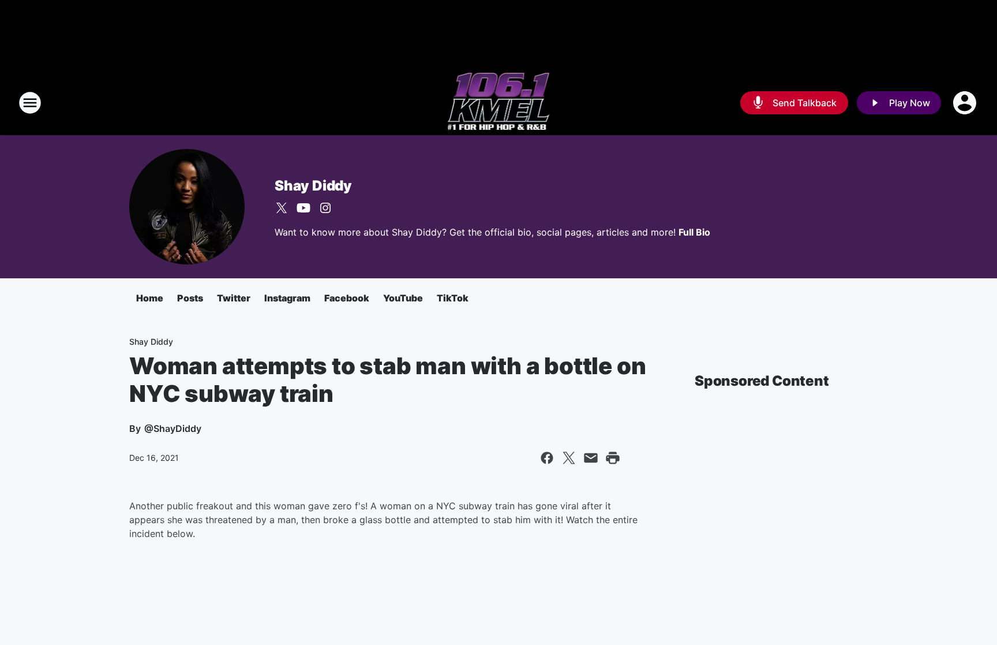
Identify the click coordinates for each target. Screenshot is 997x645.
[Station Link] (498, 103)
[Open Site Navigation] (30, 102)
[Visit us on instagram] (325, 208)
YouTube (403, 298)
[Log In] (966, 102)
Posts (190, 298)
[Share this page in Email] (591, 458)
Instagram (287, 298)
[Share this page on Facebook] (547, 458)
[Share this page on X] (569, 458)
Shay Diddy (313, 185)
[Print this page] (613, 458)
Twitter (233, 298)
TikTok (452, 298)
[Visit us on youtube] (303, 208)
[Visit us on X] (281, 208)
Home (149, 298)
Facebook (346, 298)
